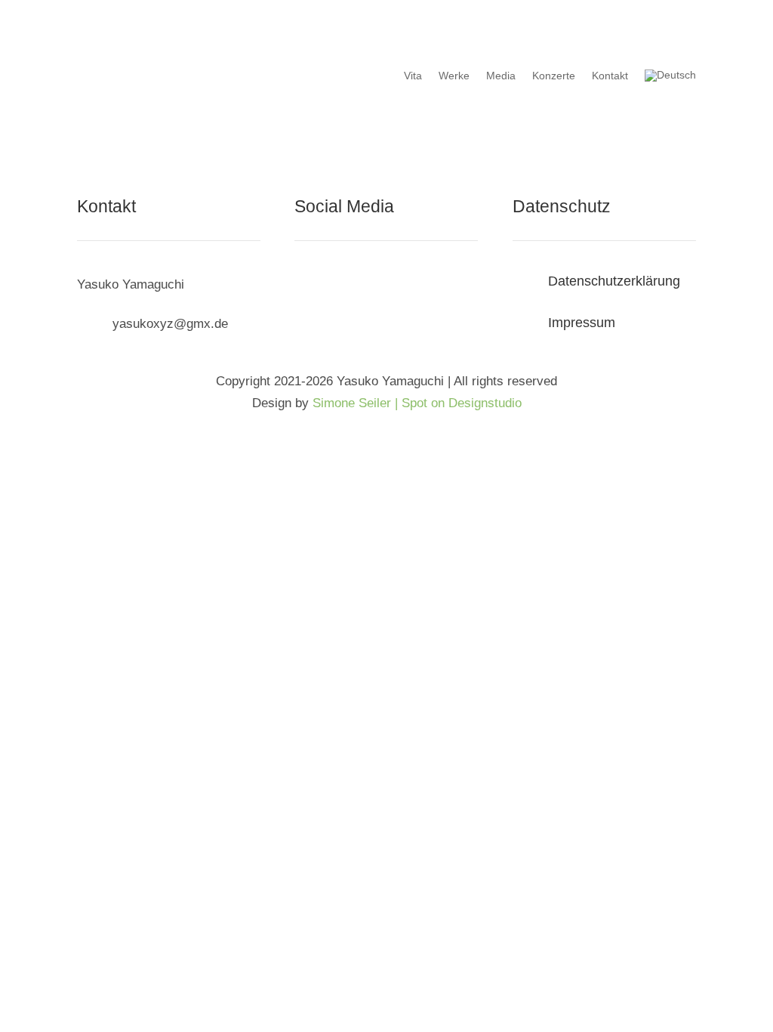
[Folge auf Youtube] (367, 286)
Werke (454, 76)
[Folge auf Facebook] (306, 286)
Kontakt (610, 76)
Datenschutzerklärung (614, 281)
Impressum (581, 322)
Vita (413, 76)
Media (501, 76)
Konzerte (553, 76)
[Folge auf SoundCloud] (337, 286)
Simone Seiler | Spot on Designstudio (417, 403)
